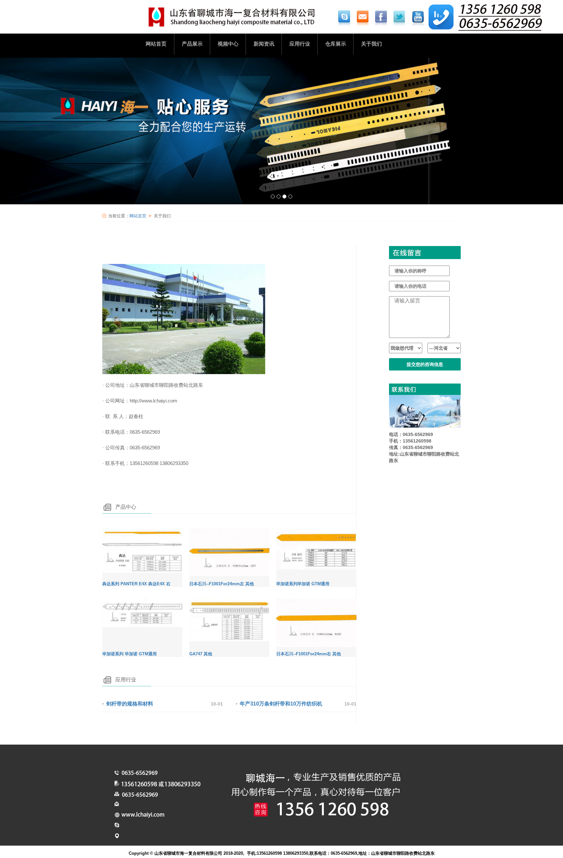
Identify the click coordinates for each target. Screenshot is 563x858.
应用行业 (299, 44)
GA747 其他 (200, 653)
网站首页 (156, 44)
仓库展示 (335, 44)
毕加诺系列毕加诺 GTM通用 (302, 583)
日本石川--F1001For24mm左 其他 (221, 583)
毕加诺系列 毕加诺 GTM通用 (129, 653)
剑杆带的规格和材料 (129, 703)
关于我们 (371, 44)
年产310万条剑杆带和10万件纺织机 (281, 703)
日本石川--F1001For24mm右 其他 (308, 653)
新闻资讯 (263, 44)
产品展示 (192, 44)
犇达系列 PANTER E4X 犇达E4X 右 (136, 583)
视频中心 (228, 44)
